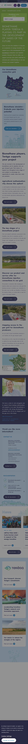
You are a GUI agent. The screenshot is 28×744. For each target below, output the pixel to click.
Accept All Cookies (8, 740)
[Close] (27, 721)
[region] (14, 732)
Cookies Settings (6, 736)
